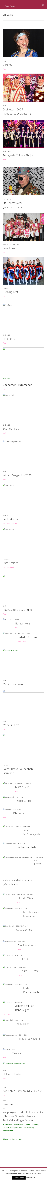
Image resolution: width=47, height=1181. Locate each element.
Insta (16, 523)
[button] (43, 4)
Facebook (10, 523)
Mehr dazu (30, 1177)
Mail (4, 433)
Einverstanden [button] (19, 1177)
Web (4, 69)
